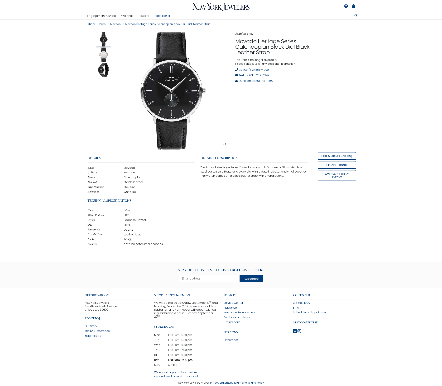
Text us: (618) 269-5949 (254, 75)
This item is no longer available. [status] (256, 60)
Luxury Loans (232, 322)
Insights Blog (93, 336)
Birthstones (231, 340)
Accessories (163, 16)
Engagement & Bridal (102, 16)
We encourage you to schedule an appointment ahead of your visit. (177, 374)
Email (296, 308)
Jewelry (145, 16)
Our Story (91, 326)
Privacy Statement (221, 382)
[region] (221, 205)
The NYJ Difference (97, 331)
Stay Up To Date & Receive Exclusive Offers (221, 270)
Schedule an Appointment (311, 312)
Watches (128, 16)
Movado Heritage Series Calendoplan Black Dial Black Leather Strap (272, 46)
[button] (103, 39)
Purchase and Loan (237, 317)
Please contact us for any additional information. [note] (265, 64)
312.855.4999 (301, 303)
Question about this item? (255, 81)
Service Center (233, 303)
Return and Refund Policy (248, 382)
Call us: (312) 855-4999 (253, 70)
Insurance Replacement (240, 312)
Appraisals (231, 308)
